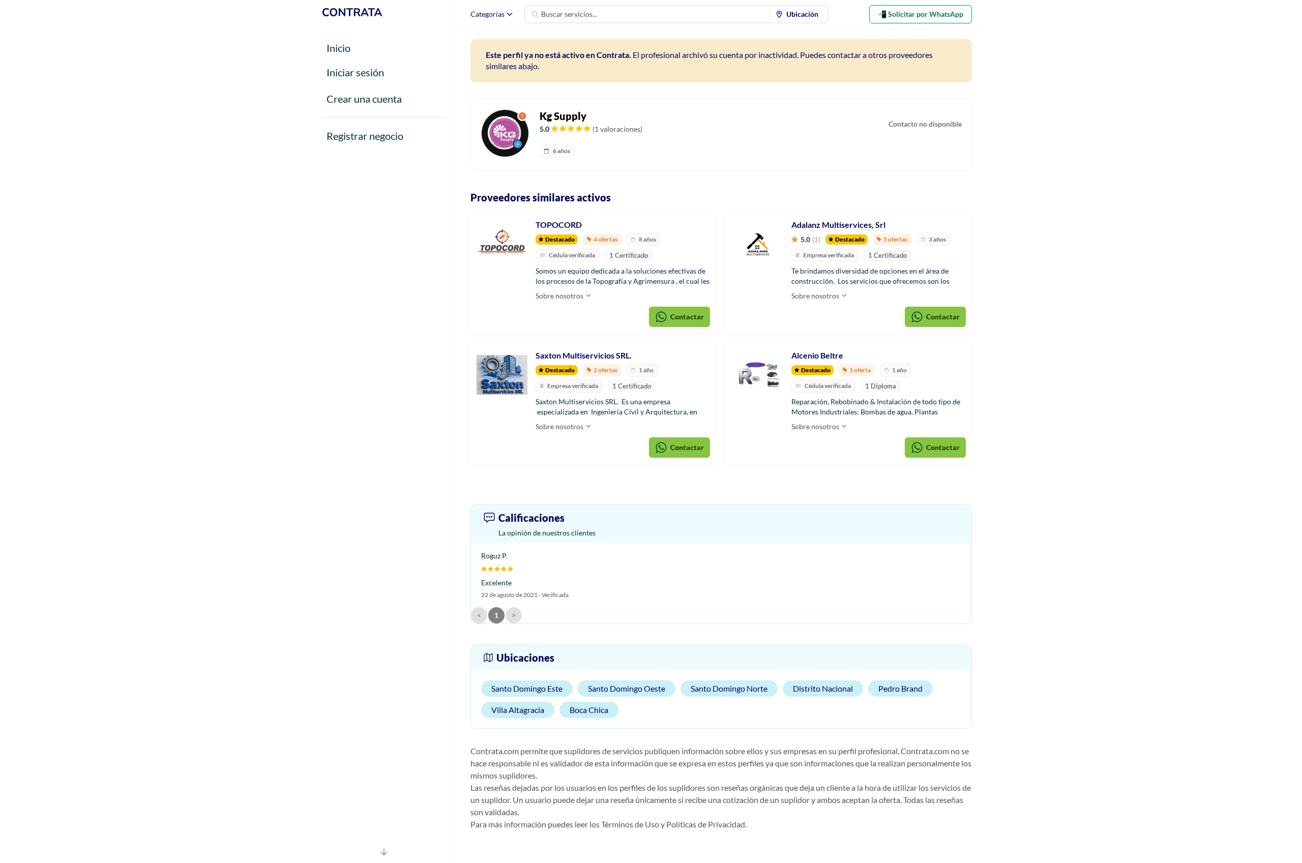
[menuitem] (799, 14)
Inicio (338, 48)
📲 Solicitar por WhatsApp (920, 14)
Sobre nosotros (560, 295)
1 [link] (496, 615)
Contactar (687, 316)
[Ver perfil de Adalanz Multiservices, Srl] (757, 244)
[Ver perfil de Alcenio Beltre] (757, 374)
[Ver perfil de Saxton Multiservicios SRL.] (502, 374)
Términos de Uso (630, 824)
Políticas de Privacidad (705, 824)
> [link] (514, 615)
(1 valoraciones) (617, 129)
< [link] (479, 615)
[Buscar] (535, 14)
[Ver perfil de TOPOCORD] (502, 244)
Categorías (487, 14)
